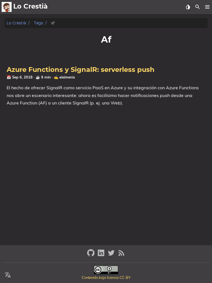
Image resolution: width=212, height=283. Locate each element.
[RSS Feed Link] (121, 255)
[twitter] (112, 255)
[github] (91, 255)
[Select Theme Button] (188, 7)
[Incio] (6, 6)
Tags (38, 23)
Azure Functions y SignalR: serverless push (81, 70)
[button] (207, 7)
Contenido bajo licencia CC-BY (106, 277)
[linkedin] (102, 255)
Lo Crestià (16, 23)
